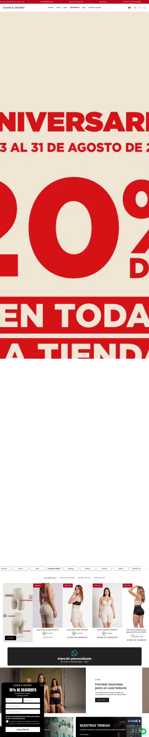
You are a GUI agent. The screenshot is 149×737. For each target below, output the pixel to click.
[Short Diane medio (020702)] (77, 605)
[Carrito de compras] (144, 7)
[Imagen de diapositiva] (74, 288)
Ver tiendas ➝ (85, 734)
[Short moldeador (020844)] (107, 605)
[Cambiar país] (129, 7)
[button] (50, 7)
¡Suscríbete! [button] (23, 729)
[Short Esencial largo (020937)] (48, 605)
